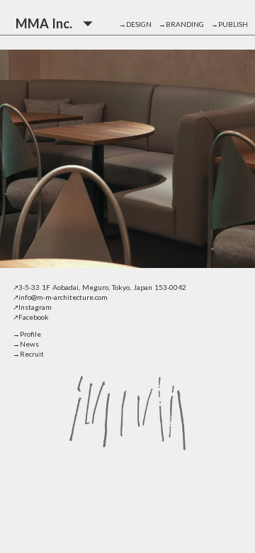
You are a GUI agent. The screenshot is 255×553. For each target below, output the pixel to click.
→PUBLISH (229, 24)
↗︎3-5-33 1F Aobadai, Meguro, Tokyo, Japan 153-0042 (99, 287)
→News (26, 344)
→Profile (27, 334)
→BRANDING (185, 24)
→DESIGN (139, 24)
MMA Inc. (44, 23)
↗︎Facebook (31, 317)
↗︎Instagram (32, 307)
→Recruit (28, 354)
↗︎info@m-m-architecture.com (60, 297)
